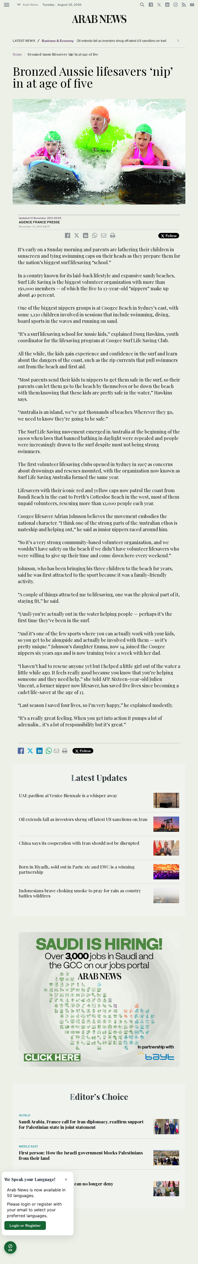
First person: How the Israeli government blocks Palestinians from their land (81, 1155)
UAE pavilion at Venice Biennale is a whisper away (68, 795)
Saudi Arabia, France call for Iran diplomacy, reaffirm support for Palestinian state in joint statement (81, 1124)
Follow (170, 235)
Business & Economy (58, 41)
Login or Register (25, 1225)
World (24, 1115)
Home (17, 54)
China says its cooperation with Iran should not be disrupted (79, 843)
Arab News (30, 4)
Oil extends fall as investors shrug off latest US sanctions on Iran (105, 41)
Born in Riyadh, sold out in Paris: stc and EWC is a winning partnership (77, 869)
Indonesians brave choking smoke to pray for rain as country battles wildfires (80, 893)
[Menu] (6, 5)
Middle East (28, 1146)
